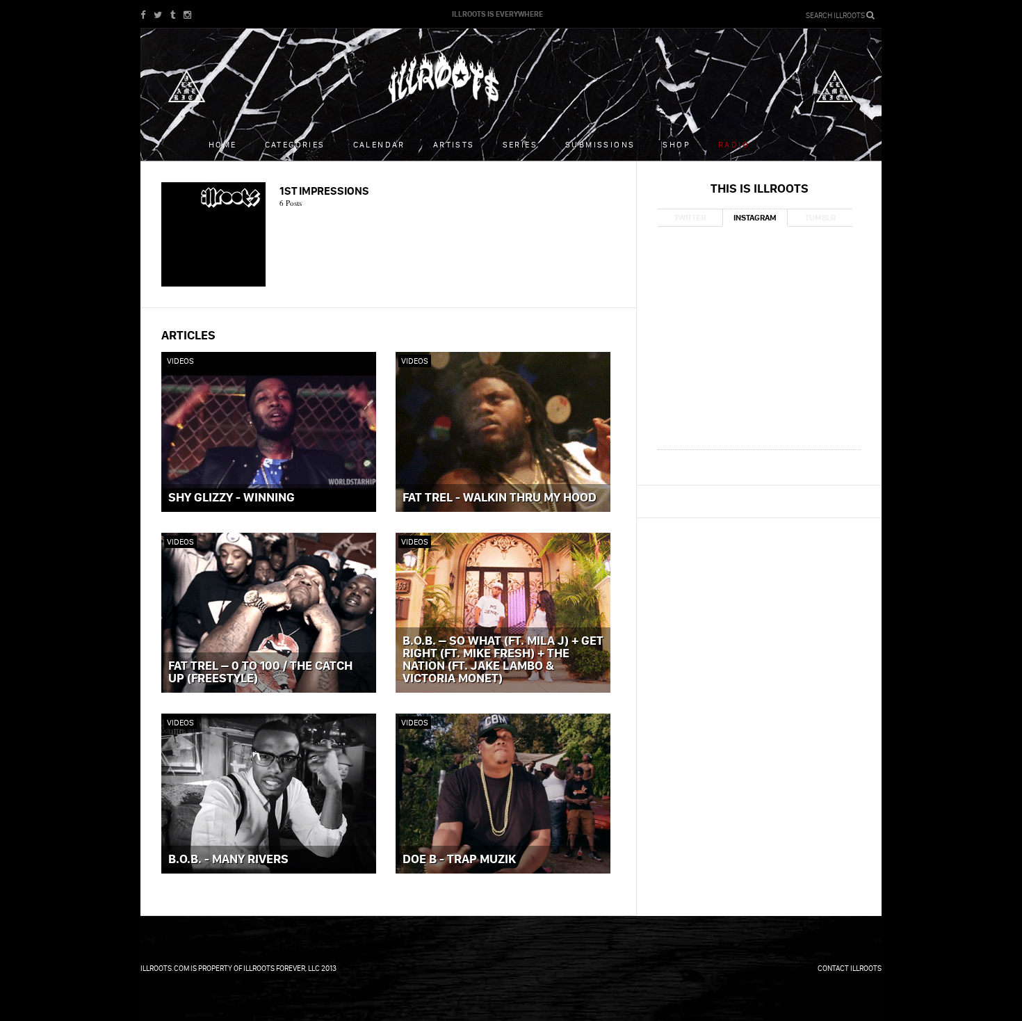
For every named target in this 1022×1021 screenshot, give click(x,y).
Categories (295, 144)
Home (223, 144)
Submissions (600, 144)
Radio (733, 144)
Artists (454, 144)
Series (520, 144)
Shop (676, 144)
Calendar (379, 144)
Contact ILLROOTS (850, 968)
